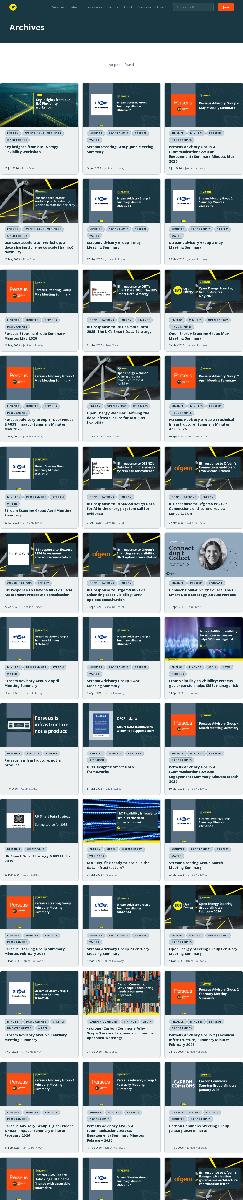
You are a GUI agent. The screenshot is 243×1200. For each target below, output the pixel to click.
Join (226, 7)
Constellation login (150, 7)
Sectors (112, 7)
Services (58, 7)
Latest (74, 7)
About (128, 7)
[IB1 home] (13, 7)
